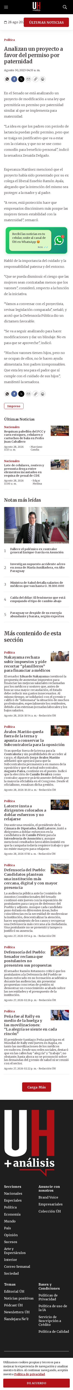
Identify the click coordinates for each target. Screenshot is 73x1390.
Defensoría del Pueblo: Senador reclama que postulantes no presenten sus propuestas (28, 959)
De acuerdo (36, 1383)
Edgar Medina (37, 482)
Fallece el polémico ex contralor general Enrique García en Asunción (36, 550)
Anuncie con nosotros (49, 1188)
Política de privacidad (29, 1374)
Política (9, 40)
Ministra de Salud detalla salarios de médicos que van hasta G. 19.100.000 (37, 584)
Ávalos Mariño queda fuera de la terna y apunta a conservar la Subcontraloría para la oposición (34, 738)
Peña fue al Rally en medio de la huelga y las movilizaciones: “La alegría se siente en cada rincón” (30, 1025)
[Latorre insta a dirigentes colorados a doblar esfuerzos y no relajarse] (60, 805)
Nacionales (12, 427)
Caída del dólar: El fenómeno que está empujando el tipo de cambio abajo (37, 599)
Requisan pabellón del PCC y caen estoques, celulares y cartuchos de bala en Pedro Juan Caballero (24, 436)
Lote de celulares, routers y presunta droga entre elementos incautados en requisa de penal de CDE (24, 470)
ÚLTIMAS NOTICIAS (46, 22)
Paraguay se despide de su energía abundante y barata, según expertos (37, 614)
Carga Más (36, 1087)
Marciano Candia (36, 448)
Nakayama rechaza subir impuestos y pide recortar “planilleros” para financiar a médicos (27, 664)
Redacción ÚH (47, 715)
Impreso (13, 406)
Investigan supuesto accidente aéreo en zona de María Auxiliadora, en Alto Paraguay (37, 567)
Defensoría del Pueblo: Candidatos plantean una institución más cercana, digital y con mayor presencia (30, 879)
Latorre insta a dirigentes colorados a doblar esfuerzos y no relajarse (25, 812)
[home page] (36, 7)
